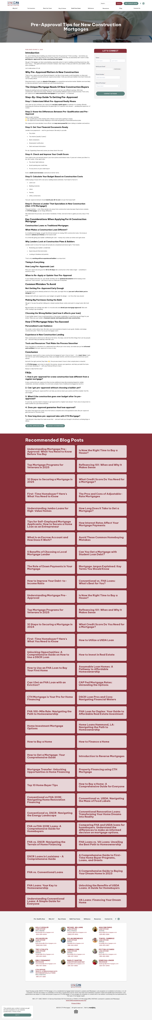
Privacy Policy (76, 1003)
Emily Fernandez (42, 960)
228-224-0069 (41, 956)
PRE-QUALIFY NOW (131, 3)
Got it (17, 1015)
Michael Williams (75, 927)
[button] (62, 8)
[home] (13, 3)
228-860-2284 (104, 934)
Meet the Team (47, 8)
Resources (97, 919)
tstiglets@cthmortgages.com (44, 954)
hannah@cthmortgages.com (76, 954)
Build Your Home (76, 8)
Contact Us (137, 8)
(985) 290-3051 (41, 945)
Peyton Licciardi (106, 949)
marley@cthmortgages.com (76, 963)
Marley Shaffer (74, 960)
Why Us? (15, 8)
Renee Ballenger (106, 960)
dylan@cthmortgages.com (75, 943)
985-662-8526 (73, 945)
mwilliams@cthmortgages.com (77, 932)
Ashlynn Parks (105, 927)
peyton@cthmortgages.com (108, 954)
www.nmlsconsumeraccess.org (76, 1000)
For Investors (31, 8)
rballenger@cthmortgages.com (108, 963)
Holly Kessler (42, 927)
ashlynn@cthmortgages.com (108, 932)
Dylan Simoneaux (75, 938)
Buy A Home (62, 919)
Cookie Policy (7, 1011)
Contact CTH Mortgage (55, 426)
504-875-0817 (104, 945)
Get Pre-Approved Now (35, 426)
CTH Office (40, 969)
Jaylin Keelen (41, 938)
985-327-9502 (73, 956)
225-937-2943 (104, 965)
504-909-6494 (41, 934)
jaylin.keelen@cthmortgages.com (45, 943)
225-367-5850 (73, 965)
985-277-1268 (41, 976)
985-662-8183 (104, 956)
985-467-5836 (41, 965)
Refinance (91, 8)
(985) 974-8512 (73, 934)
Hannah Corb (73, 949)
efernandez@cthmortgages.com (45, 963)
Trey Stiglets (41, 949)
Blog (120, 8)
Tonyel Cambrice (106, 938)
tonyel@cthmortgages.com (107, 943)
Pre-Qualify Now (39, 919)
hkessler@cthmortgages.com (44, 932)
